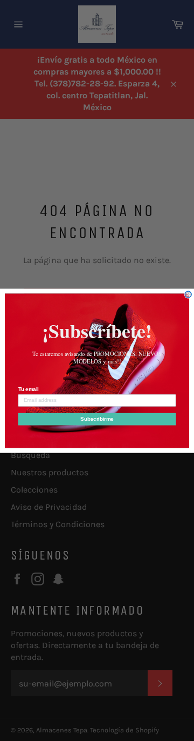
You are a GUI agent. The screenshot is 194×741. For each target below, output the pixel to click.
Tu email (28, 389)
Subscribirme (96, 418)
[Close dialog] (188, 294)
